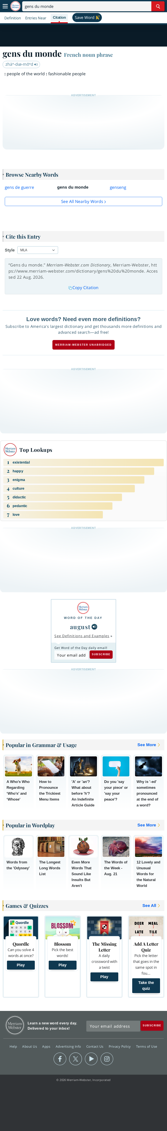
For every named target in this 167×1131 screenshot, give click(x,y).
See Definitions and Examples (81, 635)
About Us (30, 1046)
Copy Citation (85, 287)
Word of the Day (83, 618)
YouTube (91, 1059)
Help (14, 1046)
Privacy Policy (120, 1046)
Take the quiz (146, 985)
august (80, 627)
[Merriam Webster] (83, 608)
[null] (94, 627)
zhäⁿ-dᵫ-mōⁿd (19, 64)
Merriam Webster (15, 1025)
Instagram (106, 1059)
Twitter (75, 1059)
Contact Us (95, 1046)
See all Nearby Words (82, 201)
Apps (46, 1046)
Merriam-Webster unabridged (83, 344)
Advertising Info (69, 1046)
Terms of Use (146, 1046)
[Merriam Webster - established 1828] (15, 6)
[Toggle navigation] (5, 6)
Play (21, 965)
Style (10, 250)
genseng (118, 187)
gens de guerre (19, 187)
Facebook (59, 1059)
